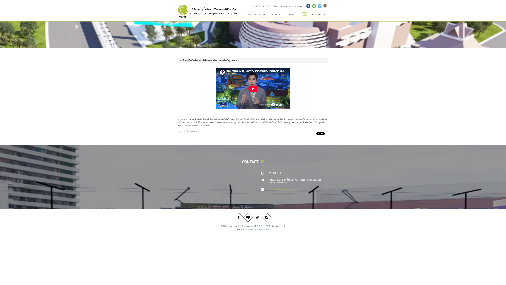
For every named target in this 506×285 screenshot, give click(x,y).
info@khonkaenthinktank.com (290, 6)
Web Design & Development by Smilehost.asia (253, 229)
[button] (276, 14)
